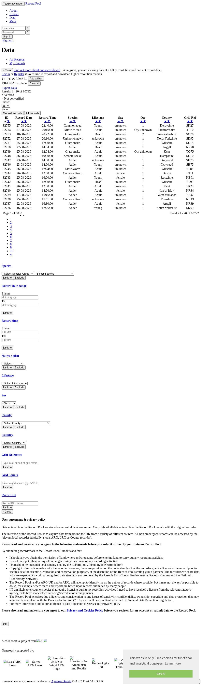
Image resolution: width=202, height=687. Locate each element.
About (13, 10)
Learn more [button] (173, 663)
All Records (32, 113)
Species (6, 266)
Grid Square (10, 475)
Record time (10, 320)
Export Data (9, 87)
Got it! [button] (161, 673)
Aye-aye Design (61, 681)
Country (7, 435)
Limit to (7, 277)
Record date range (14, 285)
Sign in (7, 36)
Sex (4, 395)
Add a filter (36, 78)
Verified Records (12, 113)
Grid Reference (12, 454)
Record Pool (33, 3)
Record (14, 14)
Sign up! (8, 40)
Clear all (34, 83)
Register (19, 74)
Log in (6, 74)
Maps (12, 21)
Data (12, 17)
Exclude (19, 277)
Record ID (9, 495)
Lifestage (8, 375)
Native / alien (10, 355)
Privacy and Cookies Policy (85, 610)
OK (5, 624)
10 (11, 251)
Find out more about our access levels (37, 70)
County (7, 415)
